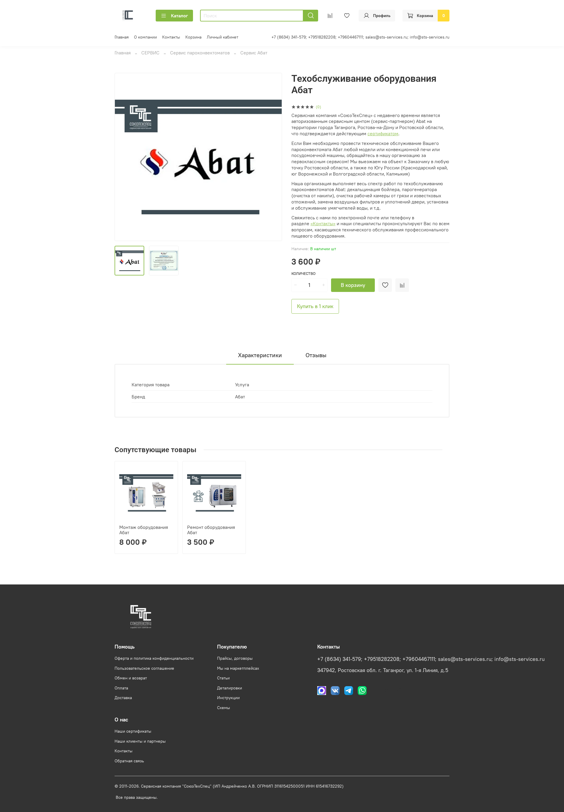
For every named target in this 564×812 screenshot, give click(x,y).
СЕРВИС (150, 53)
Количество (303, 273)
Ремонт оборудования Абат (211, 529)
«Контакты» (322, 223)
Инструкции (228, 697)
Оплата (121, 688)
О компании (145, 37)
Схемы (223, 707)
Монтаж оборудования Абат (143, 529)
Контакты (171, 37)
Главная (122, 37)
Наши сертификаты (133, 731)
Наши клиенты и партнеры (140, 741)
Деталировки (229, 688)
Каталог (179, 16)
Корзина (193, 37)
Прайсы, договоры (235, 658)
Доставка (123, 697)
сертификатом (382, 133)
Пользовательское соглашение (144, 668)
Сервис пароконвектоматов (200, 53)
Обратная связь (129, 760)
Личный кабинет (222, 37)
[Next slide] (273, 157)
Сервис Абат (253, 53)
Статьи (223, 678)
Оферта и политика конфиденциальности (154, 658)
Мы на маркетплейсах (238, 668)
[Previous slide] (124, 157)
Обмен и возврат (131, 678)
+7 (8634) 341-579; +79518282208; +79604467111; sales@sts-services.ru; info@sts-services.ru (360, 37)
